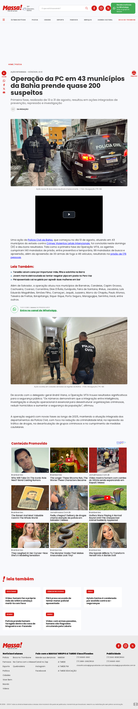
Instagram (40, 666)
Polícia (18, 64)
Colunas (18, 653)
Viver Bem (7, 679)
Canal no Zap (42, 662)
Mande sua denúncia (45, 657)
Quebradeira (19, 666)
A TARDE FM (63, 666)
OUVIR (4, 77)
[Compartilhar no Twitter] (4, 89)
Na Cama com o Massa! (24, 662)
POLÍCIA (35, 20)
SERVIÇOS (88, 20)
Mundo (6, 684)
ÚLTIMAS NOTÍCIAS (18, 20)
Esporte (6, 666)
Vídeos (6, 688)
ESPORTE (60, 20)
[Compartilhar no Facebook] (4, 85)
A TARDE (61, 662)
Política (6, 670)
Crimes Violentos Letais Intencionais (68, 243)
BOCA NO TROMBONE (127, 20)
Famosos (7, 662)
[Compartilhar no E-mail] (4, 92)
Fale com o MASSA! (47, 653)
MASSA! (61, 657)
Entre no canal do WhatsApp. (38, 310)
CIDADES (47, 20)
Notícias (8, 653)
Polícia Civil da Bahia (40, 240)
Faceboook (41, 670)
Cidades (6, 675)
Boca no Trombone (22, 657)
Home (11, 64)
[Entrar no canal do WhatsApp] (14, 309)
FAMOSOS (74, 20)
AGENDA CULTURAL (105, 20)
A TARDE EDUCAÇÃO (67, 670)
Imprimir (134, 76)
